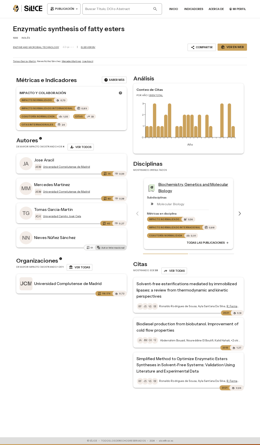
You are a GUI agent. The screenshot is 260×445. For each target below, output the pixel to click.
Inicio (173, 9)
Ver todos (81, 147)
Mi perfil (237, 9)
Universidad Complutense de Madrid (68, 283)
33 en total (156, 95)
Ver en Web (232, 47)
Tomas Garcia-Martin (24, 61)
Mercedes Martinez (71, 61)
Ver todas (79, 267)
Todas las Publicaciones (208, 243)
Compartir (201, 47)
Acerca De (216, 9)
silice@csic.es (166, 440)
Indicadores (193, 9)
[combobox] (64, 9)
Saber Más (114, 80)
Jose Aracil (87, 61)
